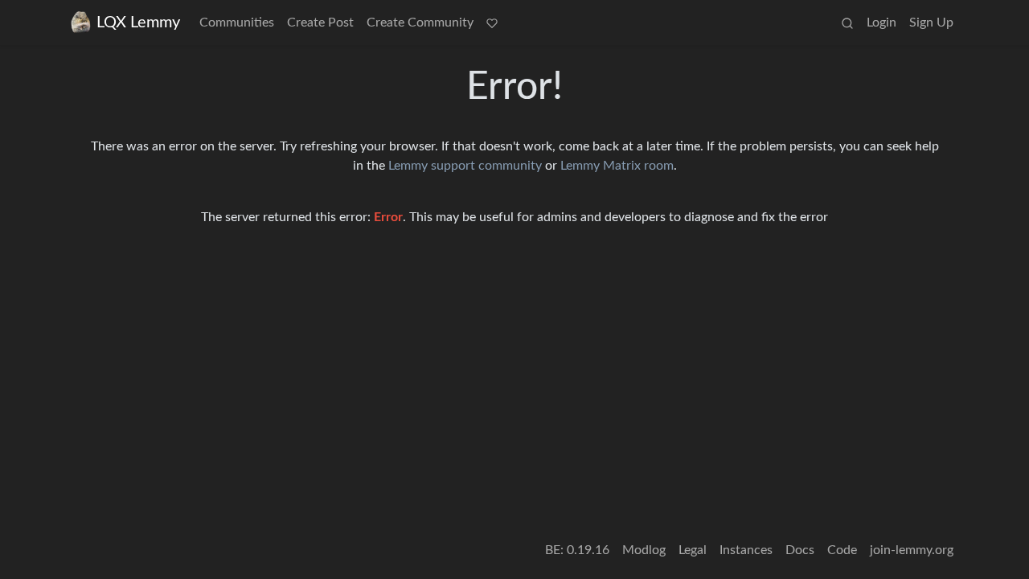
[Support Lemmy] (492, 22)
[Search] (847, 22)
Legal (692, 550)
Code (842, 550)
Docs (799, 550)
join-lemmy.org (911, 550)
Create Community (420, 22)
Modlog (644, 550)
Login (881, 22)
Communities (236, 22)
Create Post (320, 22)
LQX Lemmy (138, 22)
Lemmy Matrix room (617, 165)
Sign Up (931, 22)
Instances (746, 550)
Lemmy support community (465, 165)
